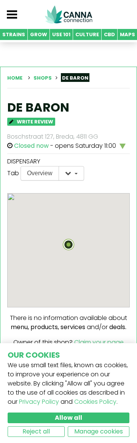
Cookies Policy (95, 401)
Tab (13, 173)
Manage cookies (98, 431)
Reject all (36, 431)
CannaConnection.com (68, 14)
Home (14, 78)
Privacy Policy (39, 401)
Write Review (34, 121)
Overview (40, 173)
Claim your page (99, 342)
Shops (42, 78)
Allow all (68, 417)
